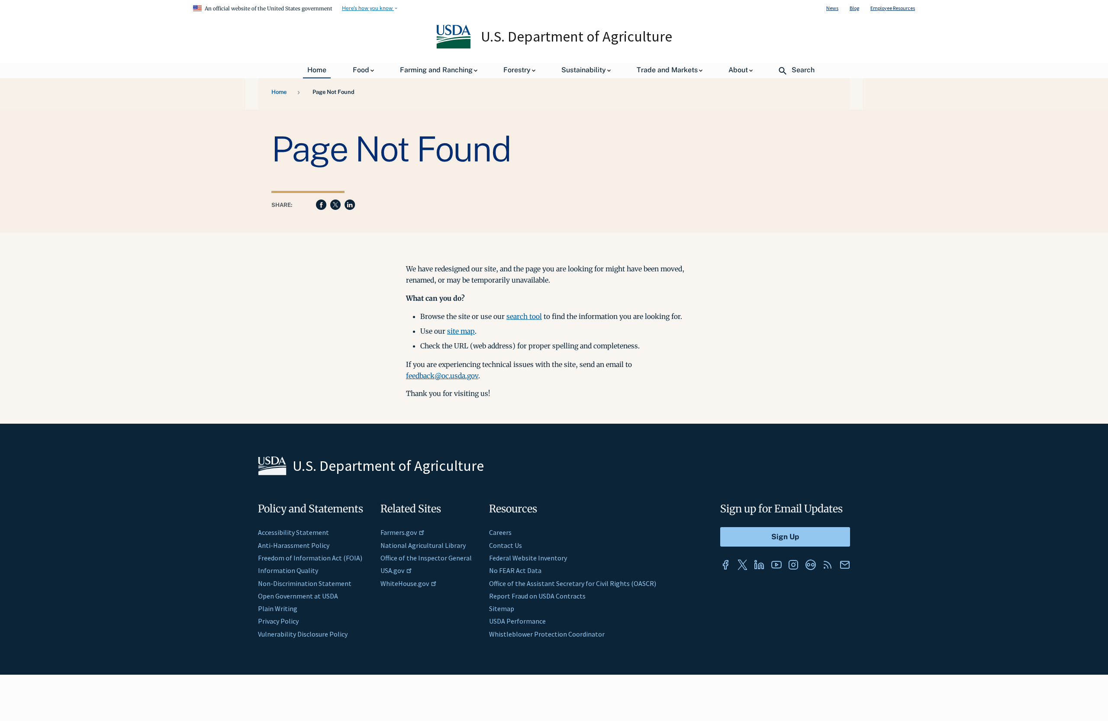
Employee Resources (892, 8)
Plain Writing (277, 608)
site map (461, 331)
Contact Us (505, 545)
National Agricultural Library (423, 545)
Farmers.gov (398, 532)
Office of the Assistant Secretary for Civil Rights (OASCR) (572, 583)
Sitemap (501, 608)
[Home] (454, 46)
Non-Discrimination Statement (304, 583)
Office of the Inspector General (426, 558)
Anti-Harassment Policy (293, 545)
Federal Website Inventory (528, 558)
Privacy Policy (278, 621)
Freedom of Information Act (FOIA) (310, 558)
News (832, 8)
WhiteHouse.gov (404, 583)
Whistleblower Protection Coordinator (547, 634)
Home (279, 92)
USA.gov (392, 570)
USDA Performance (517, 621)
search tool (524, 316)
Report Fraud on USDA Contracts (537, 596)
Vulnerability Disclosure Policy (303, 634)
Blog (854, 8)
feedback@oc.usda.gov (442, 375)
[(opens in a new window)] (725, 565)
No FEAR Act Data (515, 570)
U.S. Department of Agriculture (576, 36)
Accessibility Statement (293, 532)
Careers (500, 532)
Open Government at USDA (298, 596)
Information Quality (288, 570)
